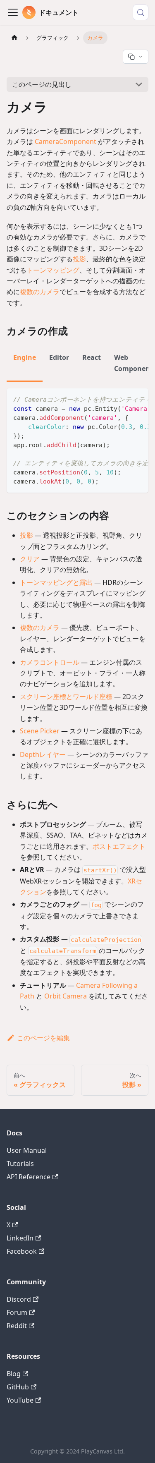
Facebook (22, 1251)
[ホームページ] (14, 37)
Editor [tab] (59, 357)
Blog (14, 1373)
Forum (17, 1312)
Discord (19, 1299)
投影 (79, 258)
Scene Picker (40, 730)
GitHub (18, 1386)
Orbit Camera (65, 996)
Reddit (17, 1325)
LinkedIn (20, 1238)
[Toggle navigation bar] (13, 12)
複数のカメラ (40, 291)
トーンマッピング (52, 270)
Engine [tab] (24, 357)
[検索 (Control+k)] (140, 12)
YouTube (20, 1400)
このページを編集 (43, 1037)
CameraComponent (65, 141)
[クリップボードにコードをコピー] (138, 399)
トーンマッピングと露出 (56, 582)
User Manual (27, 1150)
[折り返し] (123, 399)
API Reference (28, 1176)
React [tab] (91, 357)
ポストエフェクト (119, 846)
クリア (30, 558)
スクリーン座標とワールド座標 (66, 696)
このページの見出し (42, 84)
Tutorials (20, 1163)
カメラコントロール (49, 662)
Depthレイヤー (43, 754)
